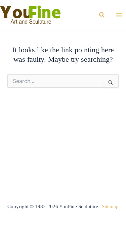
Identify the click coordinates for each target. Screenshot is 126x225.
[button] (102, 15)
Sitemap (110, 206)
